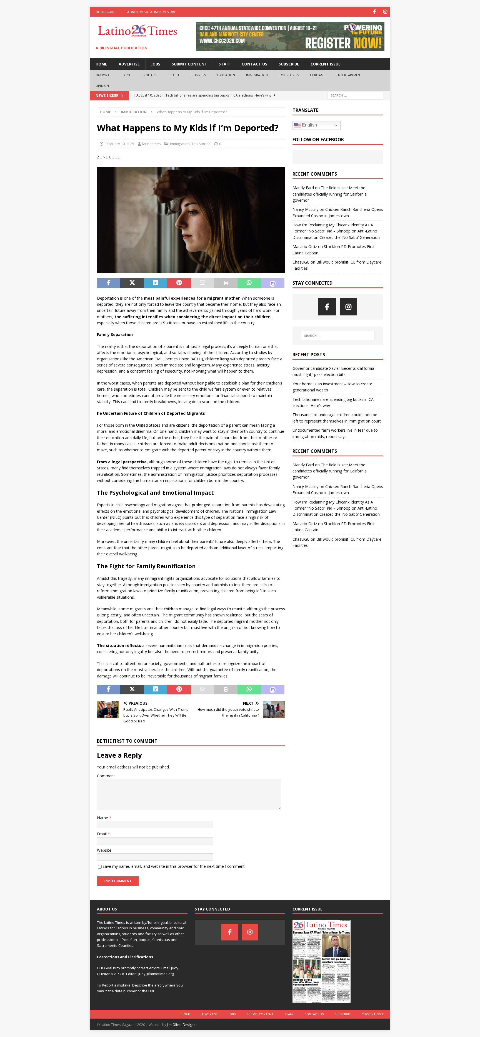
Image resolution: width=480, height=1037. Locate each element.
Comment (106, 775)
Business (198, 75)
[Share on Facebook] (108, 283)
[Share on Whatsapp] (249, 283)
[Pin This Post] (179, 283)
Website (104, 850)
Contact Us (254, 64)
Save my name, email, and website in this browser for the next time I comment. (174, 866)
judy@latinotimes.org (156, 973)
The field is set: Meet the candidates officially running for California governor (329, 194)
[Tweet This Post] (132, 283)
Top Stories (289, 75)
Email (102, 833)
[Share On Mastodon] (272, 283)
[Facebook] (374, 12)
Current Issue (326, 64)
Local (127, 75)
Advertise (129, 64)
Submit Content (189, 64)
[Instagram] (385, 12)
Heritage (317, 75)
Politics (151, 75)
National (103, 75)
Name (103, 817)
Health (174, 75)
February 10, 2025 (119, 143)
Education (226, 75)
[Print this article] (226, 283)
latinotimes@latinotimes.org (151, 12)
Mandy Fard (303, 187)
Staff (224, 64)
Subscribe (289, 64)
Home (101, 64)
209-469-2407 (105, 12)
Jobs (155, 64)
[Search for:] (355, 95)
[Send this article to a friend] (202, 283)
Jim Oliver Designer (182, 1024)
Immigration (257, 75)
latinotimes (151, 143)
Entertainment (349, 75)
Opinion (102, 86)
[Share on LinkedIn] (155, 283)
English (309, 125)
